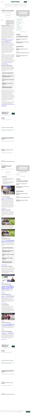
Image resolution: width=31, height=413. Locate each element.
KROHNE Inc (17, 21)
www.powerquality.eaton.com (8, 40)
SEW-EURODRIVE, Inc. (19, 26)
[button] (1, 1)
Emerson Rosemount (18, 18)
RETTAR (17, 25)
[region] (15, 412)
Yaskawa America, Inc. (19, 29)
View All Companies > (23, 31)
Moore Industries (18, 23)
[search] (3, 1)
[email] (10, 17)
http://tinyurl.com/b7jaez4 (8, 62)
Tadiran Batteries (18, 27)
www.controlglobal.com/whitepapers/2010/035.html (8, 104)
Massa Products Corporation (19, 22)
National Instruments (4, 264)
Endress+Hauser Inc (18, 19)
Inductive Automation (18, 20)
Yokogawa (17, 30)
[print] (14, 17)
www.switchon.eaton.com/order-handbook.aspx (7, 39)
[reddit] (9, 17)
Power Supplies (3, 164)
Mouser (17, 24)
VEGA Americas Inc (18, 28)
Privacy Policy (19, 411)
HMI (7, 43)
